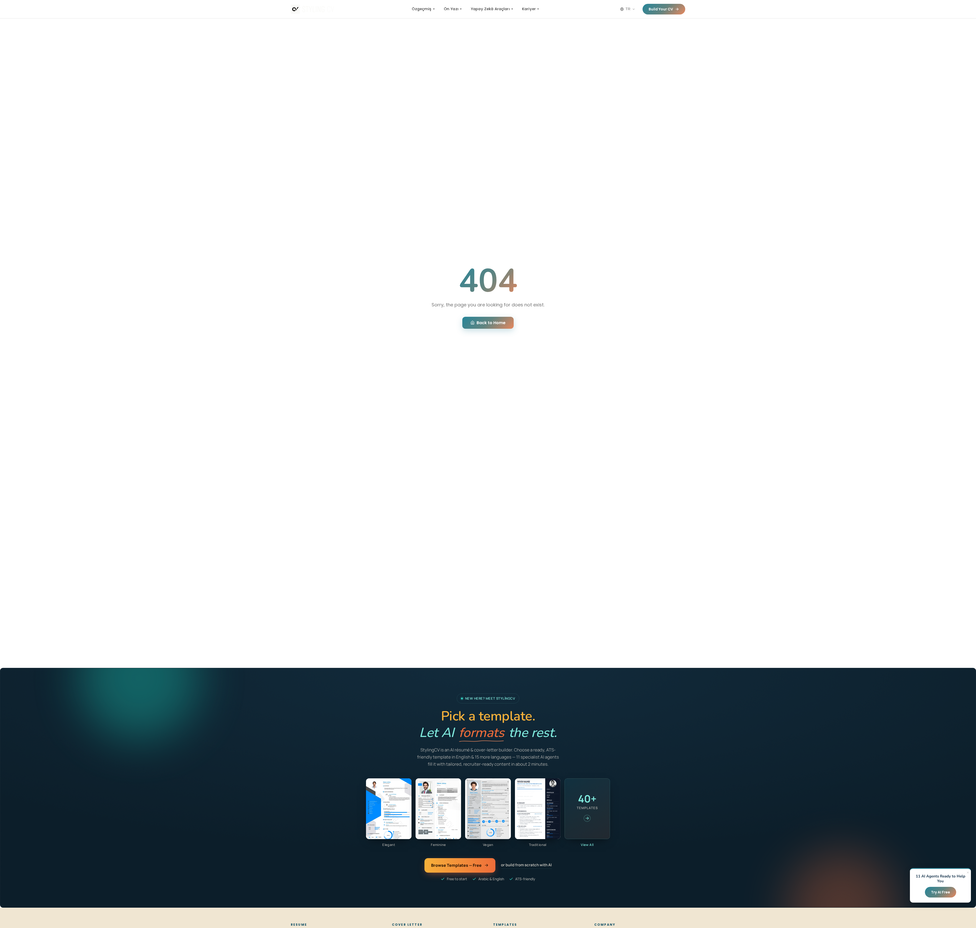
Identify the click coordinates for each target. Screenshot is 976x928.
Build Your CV (661, 9)
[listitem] (388, 812)
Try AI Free (940, 892)
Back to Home (491, 323)
